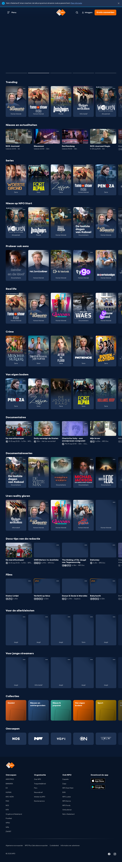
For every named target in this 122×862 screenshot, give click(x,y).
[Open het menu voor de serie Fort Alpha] (46, 166)
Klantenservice (39, 801)
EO (7, 788)
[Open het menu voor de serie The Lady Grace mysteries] (114, 659)
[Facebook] (109, 854)
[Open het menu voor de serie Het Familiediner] (46, 252)
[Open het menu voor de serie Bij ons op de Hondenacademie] (69, 209)
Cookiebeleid (54, 845)
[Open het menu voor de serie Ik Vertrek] (69, 252)
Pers (35, 788)
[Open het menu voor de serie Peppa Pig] (69, 616)
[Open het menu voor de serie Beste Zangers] (69, 88)
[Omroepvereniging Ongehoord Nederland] (83, 739)
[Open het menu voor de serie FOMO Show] (46, 88)
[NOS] (16, 739)
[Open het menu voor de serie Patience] (91, 338)
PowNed (9, 818)
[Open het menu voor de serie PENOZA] (114, 166)
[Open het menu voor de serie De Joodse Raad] (69, 380)
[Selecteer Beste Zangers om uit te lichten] (38, 72)
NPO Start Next (67, 788)
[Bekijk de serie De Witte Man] (38, 472)
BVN (64, 792)
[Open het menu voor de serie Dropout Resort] (114, 502)
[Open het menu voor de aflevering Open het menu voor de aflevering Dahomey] (113, 545)
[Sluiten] (118, 3)
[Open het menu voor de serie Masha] (24, 616)
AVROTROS (10, 779)
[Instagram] (114, 854)
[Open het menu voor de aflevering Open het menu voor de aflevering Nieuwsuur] (57, 131)
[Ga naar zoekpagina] (77, 12)
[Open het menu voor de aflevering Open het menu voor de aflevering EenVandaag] (85, 131)
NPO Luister (66, 797)
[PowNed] (38, 739)
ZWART (8, 831)
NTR (7, 810)
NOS (7, 805)
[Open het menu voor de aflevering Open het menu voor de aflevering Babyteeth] (113, 581)
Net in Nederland (68, 814)
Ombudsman (67, 810)
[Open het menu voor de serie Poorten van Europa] (69, 459)
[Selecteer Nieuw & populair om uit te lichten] (105, 72)
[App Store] (98, 780)
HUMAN (8, 792)
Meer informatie (76, 3)
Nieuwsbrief (38, 792)
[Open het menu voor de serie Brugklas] (69, 659)
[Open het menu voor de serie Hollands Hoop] (114, 380)
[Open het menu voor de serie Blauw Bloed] (114, 295)
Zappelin (65, 779)
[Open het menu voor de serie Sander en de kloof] (24, 252)
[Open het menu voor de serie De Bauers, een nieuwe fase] (24, 88)
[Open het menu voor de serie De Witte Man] (46, 459)
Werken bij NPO (39, 797)
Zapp (64, 784)
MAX (7, 801)
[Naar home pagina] (61, 12)
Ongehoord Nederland (14, 814)
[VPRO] (106, 739)
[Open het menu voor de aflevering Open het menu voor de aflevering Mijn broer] (113, 423)
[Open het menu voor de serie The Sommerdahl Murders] (46, 338)
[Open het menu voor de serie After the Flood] (69, 338)
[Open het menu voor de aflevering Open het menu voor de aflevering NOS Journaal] (29, 131)
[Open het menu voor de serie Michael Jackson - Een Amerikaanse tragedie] (91, 459)
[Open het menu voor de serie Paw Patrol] (114, 616)
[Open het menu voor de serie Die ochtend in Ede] (114, 459)
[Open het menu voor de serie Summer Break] (24, 659)
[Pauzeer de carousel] (113, 64)
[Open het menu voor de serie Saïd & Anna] (91, 616)
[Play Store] (98, 787)
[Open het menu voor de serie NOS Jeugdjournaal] (46, 659)
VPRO (8, 823)
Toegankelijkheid (40, 784)
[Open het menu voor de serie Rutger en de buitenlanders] (91, 88)
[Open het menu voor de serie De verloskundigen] (114, 252)
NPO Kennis (66, 801)
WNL (7, 827)
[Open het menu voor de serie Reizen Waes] (91, 295)
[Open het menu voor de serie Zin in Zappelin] (46, 616)
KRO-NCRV (10, 797)
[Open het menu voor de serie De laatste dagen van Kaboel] (91, 209)
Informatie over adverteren (70, 845)
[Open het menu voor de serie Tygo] (91, 252)
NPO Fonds (66, 805)
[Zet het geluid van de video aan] (105, 64)
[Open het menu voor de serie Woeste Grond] (24, 166)
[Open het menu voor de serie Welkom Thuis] (91, 659)
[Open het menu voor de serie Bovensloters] (114, 338)
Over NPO (37, 779)
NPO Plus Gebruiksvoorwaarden (36, 845)
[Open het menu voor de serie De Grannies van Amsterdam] (69, 295)
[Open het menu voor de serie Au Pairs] (91, 502)
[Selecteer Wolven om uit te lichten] (16, 72)
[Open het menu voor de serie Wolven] (114, 88)
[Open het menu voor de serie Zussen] (69, 166)
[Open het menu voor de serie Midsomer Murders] (24, 338)
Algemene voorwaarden (14, 845)
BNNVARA (9, 784)
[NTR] (61, 739)
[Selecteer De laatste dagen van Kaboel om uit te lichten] (61, 72)
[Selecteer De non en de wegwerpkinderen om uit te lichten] (83, 72)
